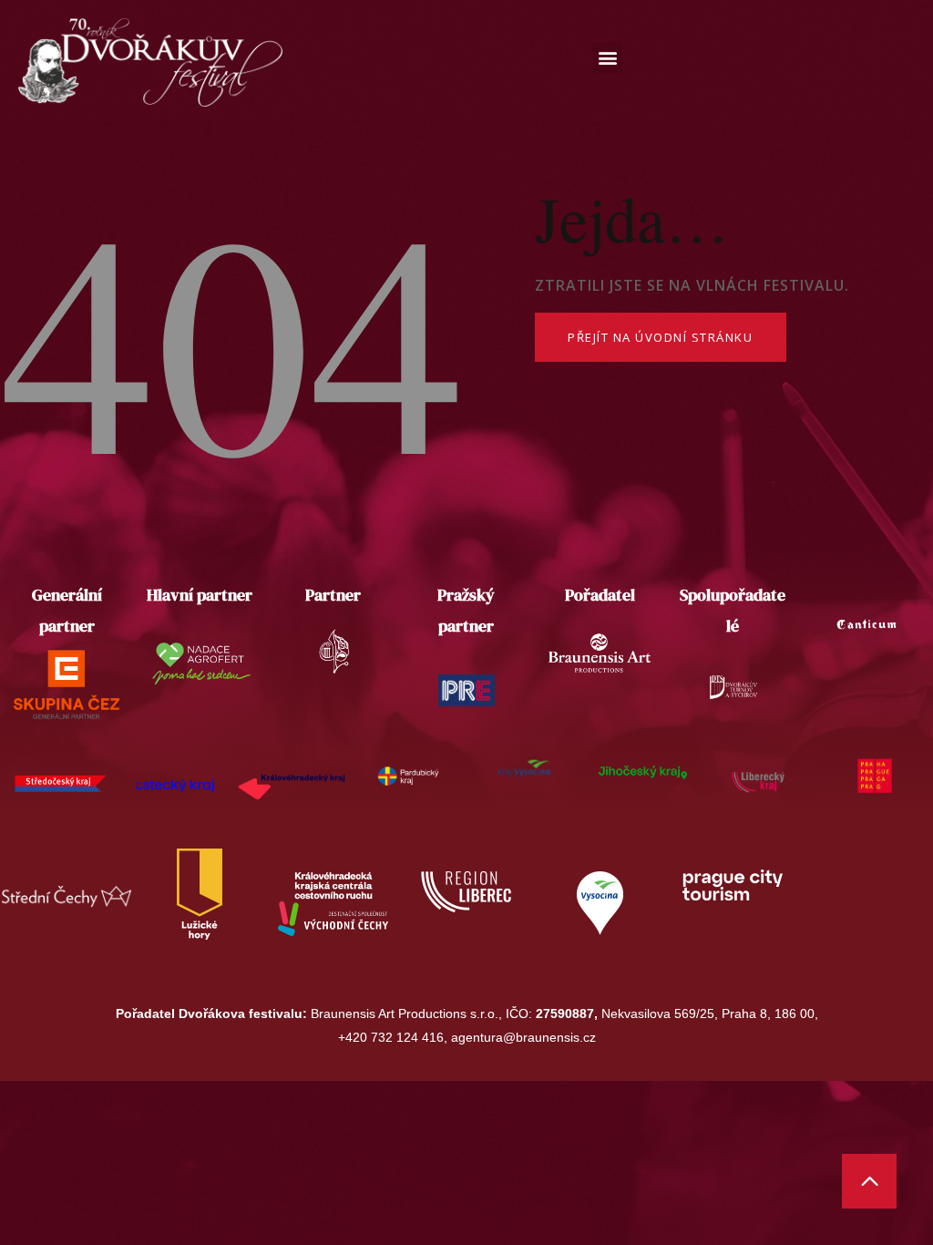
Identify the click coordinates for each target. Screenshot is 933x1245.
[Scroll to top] (869, 1181)
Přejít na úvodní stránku (660, 337)
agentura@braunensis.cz (523, 1037)
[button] (607, 58)
